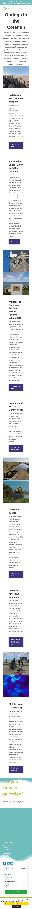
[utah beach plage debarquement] (16, 88)
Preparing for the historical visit (15, 642)
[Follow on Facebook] (4, 863)
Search (15, 892)
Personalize (16, 907)
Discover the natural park (15, 448)
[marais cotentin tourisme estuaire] (16, 479)
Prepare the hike (15, 574)
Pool (4, 857)
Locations (6, 855)
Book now (6, 849)
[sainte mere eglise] (16, 272)
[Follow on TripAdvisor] (11, 863)
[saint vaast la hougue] (16, 294)
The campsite (7, 853)
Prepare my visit (15, 145)
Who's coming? (10, 881)
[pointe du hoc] (16, 502)
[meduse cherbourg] (16, 697)
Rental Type (8, 874)
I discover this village (15, 387)
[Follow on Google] (8, 863)
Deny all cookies (22, 904)
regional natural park (15, 421)
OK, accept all (9, 904)
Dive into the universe (15, 769)
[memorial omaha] (16, 674)
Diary (5, 858)
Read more (14, 242)
